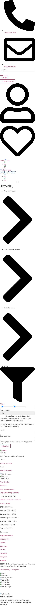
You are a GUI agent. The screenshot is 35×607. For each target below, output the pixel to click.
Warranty (3, 485)
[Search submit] (1, 74)
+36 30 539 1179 (6, 463)
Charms (2, 543)
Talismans (3, 546)
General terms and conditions (10, 500)
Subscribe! (5, 446)
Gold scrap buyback (7, 489)
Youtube (3, 560)
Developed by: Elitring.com (9, 570)
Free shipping (5, 482)
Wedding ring (4, 539)
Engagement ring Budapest (9, 493)
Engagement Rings (6, 535)
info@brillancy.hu (6, 470)
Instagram (3, 557)
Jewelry (3, 550)
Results (4, 77)
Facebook (3, 553)
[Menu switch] (17, 182)
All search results (8, 81)
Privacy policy (5, 503)
